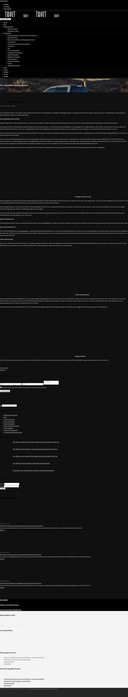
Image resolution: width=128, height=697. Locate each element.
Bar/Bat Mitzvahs (12, 37)
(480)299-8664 (4, 1)
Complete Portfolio (9, 662)
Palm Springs (7, 9)
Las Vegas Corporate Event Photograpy (18, 44)
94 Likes (2, 587)
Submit (3, 488)
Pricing (5, 74)
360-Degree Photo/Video (11, 415)
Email (2, 486)
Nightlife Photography (13, 57)
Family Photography (13, 55)
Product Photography (13, 61)
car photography (23, 231)
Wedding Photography (13, 65)
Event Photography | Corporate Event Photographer (22, 35)
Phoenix (6, 4)
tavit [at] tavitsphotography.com (10, 610)
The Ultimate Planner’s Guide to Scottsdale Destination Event (31, 463)
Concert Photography (13, 50)
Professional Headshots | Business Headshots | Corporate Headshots (24, 657)
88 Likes (2, 530)
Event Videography (9, 422)
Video (5, 68)
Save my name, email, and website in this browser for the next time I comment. (24, 387)
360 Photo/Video (8, 27)
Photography (7, 33)
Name (2, 484)
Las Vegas (7, 6)
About (5, 22)
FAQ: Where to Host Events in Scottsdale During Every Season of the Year (35, 456)
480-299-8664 (3, 600)
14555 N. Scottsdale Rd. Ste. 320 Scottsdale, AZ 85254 (43, 689)
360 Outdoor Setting (13, 31)
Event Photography (9, 419)
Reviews (6, 72)
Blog (5, 24)
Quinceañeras (11, 42)
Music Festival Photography (11, 426)
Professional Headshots (11, 430)
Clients (6, 70)
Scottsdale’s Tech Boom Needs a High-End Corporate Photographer (33, 470)
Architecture (10, 46)
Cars (8, 48)
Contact (6, 76)
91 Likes (2, 559)
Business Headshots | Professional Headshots (20, 40)
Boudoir (9, 63)
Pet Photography (12, 59)
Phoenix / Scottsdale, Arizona (9, 605)
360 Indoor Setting (12, 29)
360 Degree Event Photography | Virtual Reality (17, 659)
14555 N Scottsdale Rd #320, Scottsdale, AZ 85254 (14, 625)
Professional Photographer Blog (13, 432)
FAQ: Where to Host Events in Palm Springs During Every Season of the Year (36, 442)
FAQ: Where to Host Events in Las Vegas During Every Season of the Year (35, 449)
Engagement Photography (14, 52)
